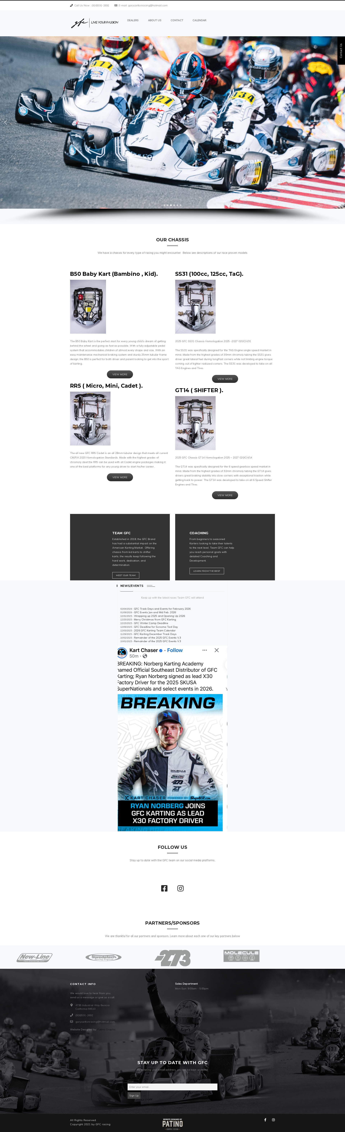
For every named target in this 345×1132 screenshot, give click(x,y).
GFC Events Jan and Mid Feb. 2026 (155, 612)
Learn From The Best (206, 571)
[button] (5, 122)
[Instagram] (164, 888)
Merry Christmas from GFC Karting (155, 619)
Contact (177, 20)
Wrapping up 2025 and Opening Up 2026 (159, 616)
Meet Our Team (125, 575)
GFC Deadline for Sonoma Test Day (156, 626)
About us (154, 20)
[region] (172, 130)
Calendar (199, 20)
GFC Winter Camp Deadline (151, 623)
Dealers (133, 20)
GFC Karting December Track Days (155, 634)
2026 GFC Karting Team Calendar (155, 630)
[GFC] (94, 23)
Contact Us (341, 51)
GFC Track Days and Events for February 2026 (162, 608)
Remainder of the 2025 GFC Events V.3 (157, 637)
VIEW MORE (119, 374)
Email (131, 1081)
